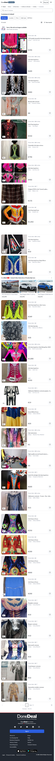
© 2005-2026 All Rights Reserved (44, 754)
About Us (12, 735)
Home (9, 6)
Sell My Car (31, 740)
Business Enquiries (15, 740)
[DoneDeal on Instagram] (39, 727)
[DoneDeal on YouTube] (27, 727)
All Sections (16, 6)
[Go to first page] (2, 705)
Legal (3, 755)
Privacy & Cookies (10, 755)
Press (29, 735)
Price (17, 18)
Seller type (23, 18)
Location (11, 18)
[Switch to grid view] (41, 22)
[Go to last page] (51, 705)
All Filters (30, 18)
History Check (13, 742)
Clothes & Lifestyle (25, 6)
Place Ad (46, 2)
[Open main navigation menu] (51, 2)
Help (29, 737)
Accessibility (13, 747)
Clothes (35, 6)
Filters (5, 18)
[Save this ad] (50, 50)
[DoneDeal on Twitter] (21, 727)
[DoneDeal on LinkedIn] (33, 727)
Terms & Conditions (21, 755)
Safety (29, 742)
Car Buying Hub (14, 737)
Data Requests (14, 744)
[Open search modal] (41, 2)
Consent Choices (32, 744)
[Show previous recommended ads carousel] (49, 278)
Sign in (27, 731)
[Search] (3, 10)
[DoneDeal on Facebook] (15, 727)
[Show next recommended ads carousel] (51, 278)
